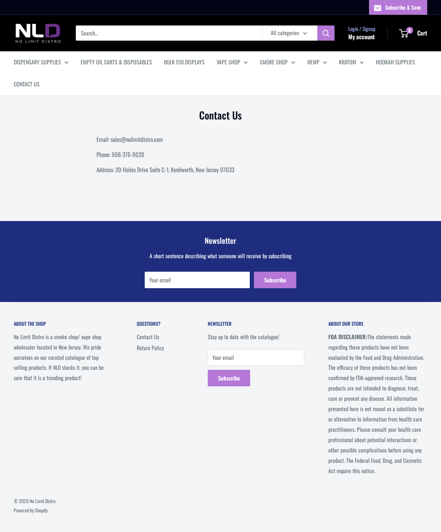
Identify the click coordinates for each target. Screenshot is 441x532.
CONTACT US (27, 84)
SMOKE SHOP (274, 62)
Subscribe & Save (403, 7)
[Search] (326, 33)
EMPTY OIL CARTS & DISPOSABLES (116, 62)
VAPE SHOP (228, 62)
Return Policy (150, 348)
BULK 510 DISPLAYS (184, 62)
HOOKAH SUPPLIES (395, 62)
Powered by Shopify (31, 510)
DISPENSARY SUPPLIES (37, 62)
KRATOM (347, 62)
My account (361, 36)
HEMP (313, 62)
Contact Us (148, 337)
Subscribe (275, 280)
